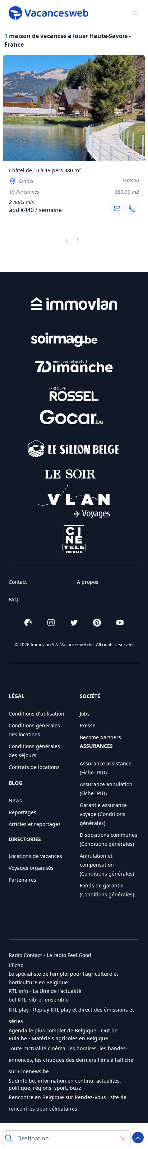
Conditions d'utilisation (36, 713)
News (15, 800)
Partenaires (22, 879)
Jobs (85, 713)
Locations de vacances (35, 856)
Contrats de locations (34, 767)
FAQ (13, 599)
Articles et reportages (35, 824)
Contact (18, 581)
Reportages (22, 812)
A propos (87, 581)
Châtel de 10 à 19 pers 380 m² (45, 170)
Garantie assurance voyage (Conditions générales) (103, 814)
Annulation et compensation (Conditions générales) (107, 864)
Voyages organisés (31, 867)
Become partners (100, 737)
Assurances (96, 745)
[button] (50, 955)
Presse (88, 725)
